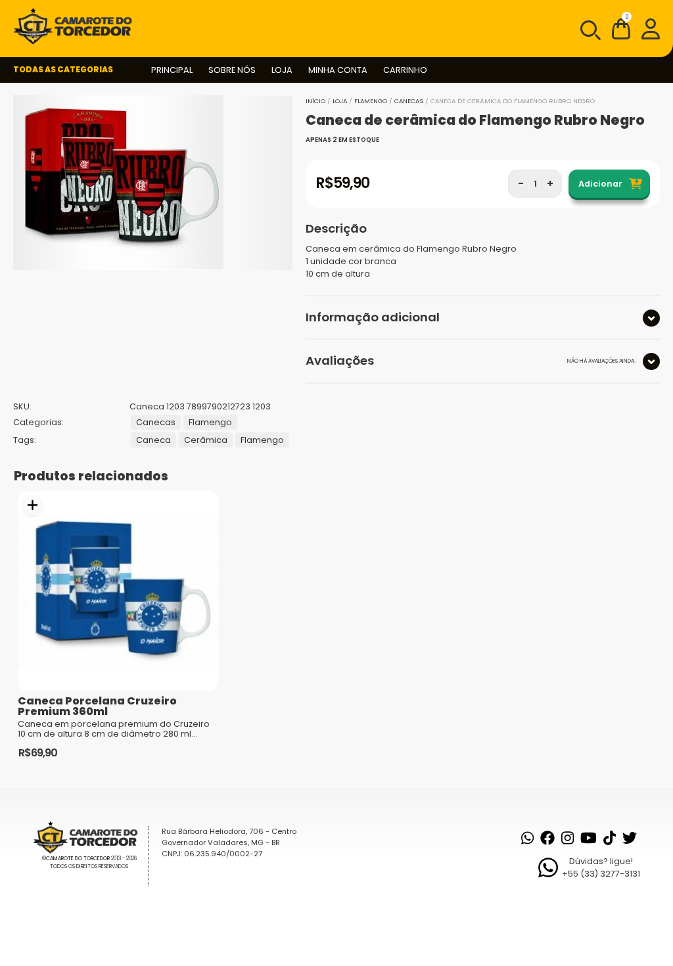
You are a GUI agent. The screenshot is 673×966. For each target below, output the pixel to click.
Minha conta (337, 70)
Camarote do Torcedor (78, 858)
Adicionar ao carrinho (32, 505)
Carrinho (405, 70)
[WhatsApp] (527, 838)
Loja (281, 70)
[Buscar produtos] (589, 28)
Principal (172, 70)
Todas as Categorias (63, 69)
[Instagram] (567, 838)
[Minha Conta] (650, 28)
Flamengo (370, 101)
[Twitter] (629, 838)
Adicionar (600, 183)
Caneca (153, 440)
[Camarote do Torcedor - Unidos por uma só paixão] (77, 26)
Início (315, 101)
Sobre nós (232, 70)
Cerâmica (205, 440)
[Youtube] (588, 838)
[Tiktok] (609, 838)
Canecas (408, 101)
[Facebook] (547, 838)
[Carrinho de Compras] (621, 31)
